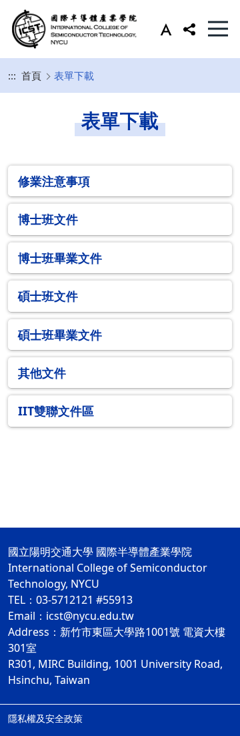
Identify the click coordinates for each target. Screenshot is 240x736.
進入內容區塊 (32, 8)
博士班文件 (48, 219)
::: (12, 75)
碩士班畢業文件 (60, 335)
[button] (163, 29)
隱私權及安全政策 (45, 718)
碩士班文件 (48, 296)
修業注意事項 (54, 181)
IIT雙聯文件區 (56, 411)
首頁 (31, 75)
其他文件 (42, 373)
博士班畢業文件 (60, 258)
